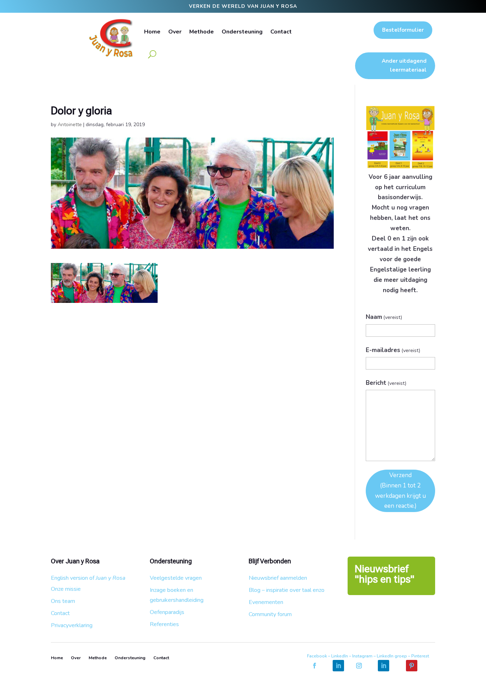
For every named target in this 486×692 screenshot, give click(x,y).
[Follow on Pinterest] (411, 665)
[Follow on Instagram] (359, 665)
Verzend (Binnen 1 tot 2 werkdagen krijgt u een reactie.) (400, 490)
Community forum (270, 614)
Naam (384, 317)
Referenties (164, 624)
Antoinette (70, 124)
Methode (201, 32)
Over (174, 32)
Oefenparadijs (167, 612)
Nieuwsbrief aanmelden (278, 578)
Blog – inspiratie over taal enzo (286, 590)
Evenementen (266, 602)
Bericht (386, 383)
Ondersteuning (242, 32)
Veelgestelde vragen (176, 578)
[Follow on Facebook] (314, 665)
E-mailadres (393, 350)
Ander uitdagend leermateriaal (404, 65)
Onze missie (66, 589)
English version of (88, 578)
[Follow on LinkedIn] (338, 665)
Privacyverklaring (72, 625)
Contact (281, 32)
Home (152, 32)
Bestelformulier (403, 29)
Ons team (63, 601)
